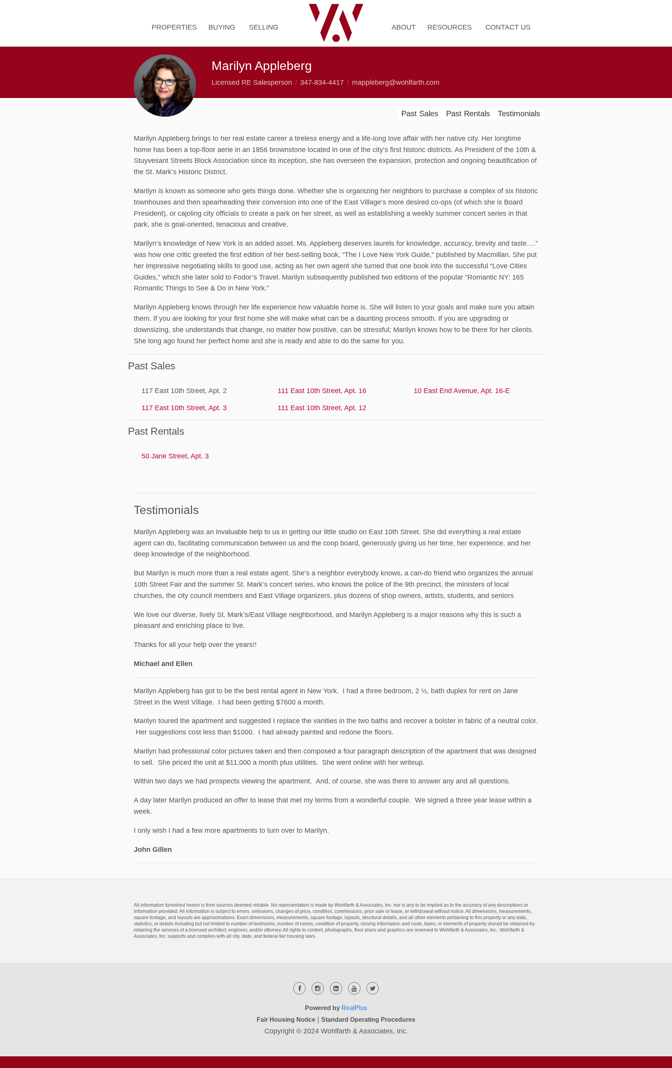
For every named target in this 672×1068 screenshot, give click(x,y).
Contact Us (507, 27)
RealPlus (354, 1008)
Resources (449, 27)
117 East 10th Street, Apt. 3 (184, 408)
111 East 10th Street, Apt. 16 (322, 391)
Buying (221, 27)
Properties (174, 27)
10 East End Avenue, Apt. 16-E (462, 391)
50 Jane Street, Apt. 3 (175, 456)
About (404, 27)
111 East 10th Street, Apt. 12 (322, 408)
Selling (263, 27)
